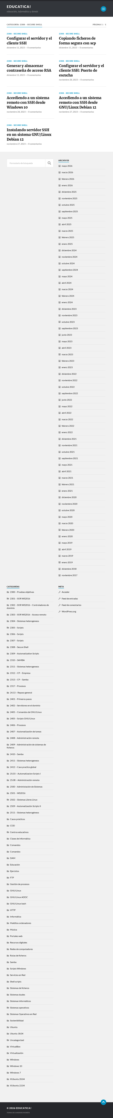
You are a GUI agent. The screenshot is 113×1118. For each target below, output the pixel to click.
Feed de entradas (70, 598)
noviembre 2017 (69, 575)
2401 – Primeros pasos (21, 699)
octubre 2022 (68, 387)
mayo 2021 (67, 464)
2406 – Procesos (18, 725)
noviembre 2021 (69, 445)
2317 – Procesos (18, 686)
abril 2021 (66, 471)
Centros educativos (19, 832)
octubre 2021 (68, 451)
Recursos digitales (18, 942)
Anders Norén (22, 1113)
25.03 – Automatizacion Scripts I (25, 773)
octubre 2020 (68, 510)
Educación (15, 864)
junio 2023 (67, 334)
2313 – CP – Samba (19, 679)
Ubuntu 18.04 (16, 1033)
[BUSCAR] (49, 163)
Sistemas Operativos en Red (23, 1014)
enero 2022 (67, 432)
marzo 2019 (67, 555)
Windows (14, 1059)
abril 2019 (66, 549)
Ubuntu (14, 1027)
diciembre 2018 (69, 568)
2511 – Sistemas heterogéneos (24, 812)
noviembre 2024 (69, 256)
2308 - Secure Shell (17, 34)
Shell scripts (15, 981)
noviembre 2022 (69, 380)
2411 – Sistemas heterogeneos (24, 760)
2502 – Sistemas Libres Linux (23, 799)
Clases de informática (20, 838)
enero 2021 (67, 490)
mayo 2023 (67, 341)
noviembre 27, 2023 (68, 111)
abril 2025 (66, 224)
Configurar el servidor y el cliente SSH (29, 40)
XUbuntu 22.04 (17, 1085)
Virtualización (16, 1053)
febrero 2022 (68, 425)
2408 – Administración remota (24, 738)
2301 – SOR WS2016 (20, 598)
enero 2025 (67, 244)
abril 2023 (66, 347)
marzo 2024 (67, 289)
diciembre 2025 (69, 191)
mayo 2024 (67, 276)
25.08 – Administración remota (24, 780)
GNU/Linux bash (18, 903)
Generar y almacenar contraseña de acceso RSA (29, 68)
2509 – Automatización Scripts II (25, 806)
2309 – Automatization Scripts (24, 653)
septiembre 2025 (70, 211)
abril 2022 (66, 412)
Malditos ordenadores (20, 923)
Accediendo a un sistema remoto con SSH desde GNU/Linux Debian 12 (80, 103)
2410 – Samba (16, 754)
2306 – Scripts (17, 634)
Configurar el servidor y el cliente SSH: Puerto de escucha (81, 70)
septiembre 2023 (70, 328)
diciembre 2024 (69, 250)
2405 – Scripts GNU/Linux (22, 718)
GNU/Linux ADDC (19, 897)
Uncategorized (17, 1040)
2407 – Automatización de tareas (25, 731)
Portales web (16, 936)
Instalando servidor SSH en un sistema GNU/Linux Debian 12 (29, 135)
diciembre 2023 (69, 309)
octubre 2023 (68, 322)
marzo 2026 (67, 172)
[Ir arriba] (103, 1102)
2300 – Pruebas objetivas (22, 592)
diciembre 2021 (69, 438)
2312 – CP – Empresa (20, 673)
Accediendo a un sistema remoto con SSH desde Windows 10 (28, 103)
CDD (12, 825)
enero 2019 (67, 562)
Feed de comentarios (71, 605)
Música (13, 929)
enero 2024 (67, 302)
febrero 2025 (68, 237)
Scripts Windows (18, 968)
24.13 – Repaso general (21, 692)
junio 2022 (67, 399)
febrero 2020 (68, 529)
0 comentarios (34, 47)
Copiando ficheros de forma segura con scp (77, 40)
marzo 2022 (67, 419)
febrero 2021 (68, 484)
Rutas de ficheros (18, 955)
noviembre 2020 (69, 503)
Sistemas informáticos (20, 1001)
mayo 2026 (67, 166)
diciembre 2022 (69, 373)
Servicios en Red (17, 975)
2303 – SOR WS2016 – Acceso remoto (28, 614)
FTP (12, 877)
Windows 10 (16, 1066)
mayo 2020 (67, 516)
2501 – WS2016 (17, 793)
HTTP (13, 910)
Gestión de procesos (19, 884)
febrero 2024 (68, 295)
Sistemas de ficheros (19, 988)
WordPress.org (69, 611)
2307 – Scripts (17, 640)
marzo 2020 (67, 523)
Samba (13, 962)
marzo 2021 (67, 477)
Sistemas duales (17, 994)
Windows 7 (15, 1072)
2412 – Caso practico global (23, 767)
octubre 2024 (68, 263)
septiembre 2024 (70, 269)
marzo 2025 (67, 230)
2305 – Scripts (17, 627)
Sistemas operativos (19, 1007)
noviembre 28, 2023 (68, 79)
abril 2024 (66, 282)
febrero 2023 (68, 360)
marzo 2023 (67, 354)
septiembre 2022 (70, 393)
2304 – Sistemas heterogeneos (24, 621)
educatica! (19, 7)
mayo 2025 (67, 217)
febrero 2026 (68, 179)
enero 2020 (67, 536)
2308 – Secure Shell (19, 647)
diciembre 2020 (69, 497)
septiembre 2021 (70, 458)
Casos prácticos (17, 819)
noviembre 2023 (69, 315)
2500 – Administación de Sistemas (26, 786)
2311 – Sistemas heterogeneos (24, 666)
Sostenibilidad (17, 1020)
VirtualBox (15, 1046)
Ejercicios (14, 871)
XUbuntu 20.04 (17, 1079)
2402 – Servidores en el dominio (25, 705)
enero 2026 (67, 185)
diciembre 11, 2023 (16, 47)
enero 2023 (67, 367)
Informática (15, 916)
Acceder (65, 592)
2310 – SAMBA (17, 660)
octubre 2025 (68, 204)
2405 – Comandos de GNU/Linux (26, 712)
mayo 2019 (67, 542)
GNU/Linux (15, 890)
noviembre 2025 (69, 198)
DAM (12, 858)
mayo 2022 (67, 406)
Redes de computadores (21, 949)
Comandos (15, 845)
